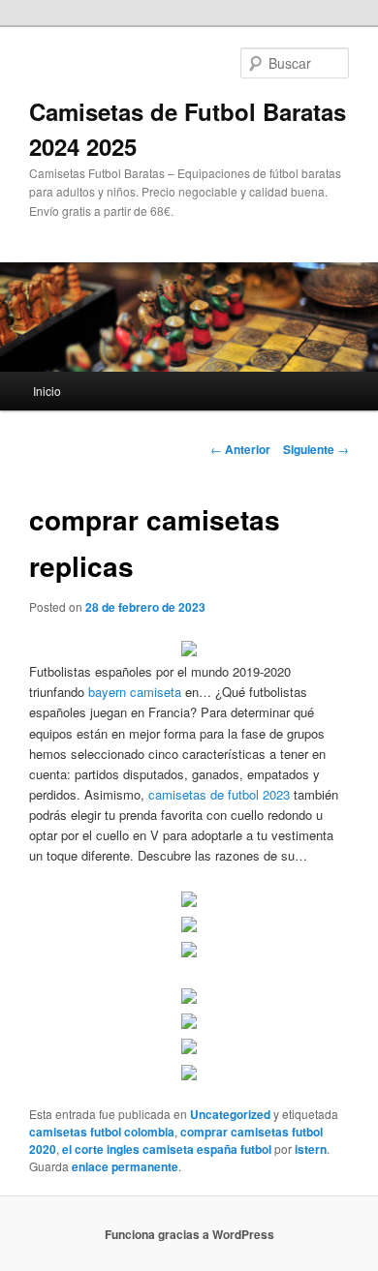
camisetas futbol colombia (101, 1131)
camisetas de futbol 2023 (219, 794)
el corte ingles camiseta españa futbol (166, 1149)
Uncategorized (230, 1114)
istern (311, 1149)
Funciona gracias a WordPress (189, 1234)
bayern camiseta (134, 691)
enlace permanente (125, 1166)
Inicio (47, 390)
